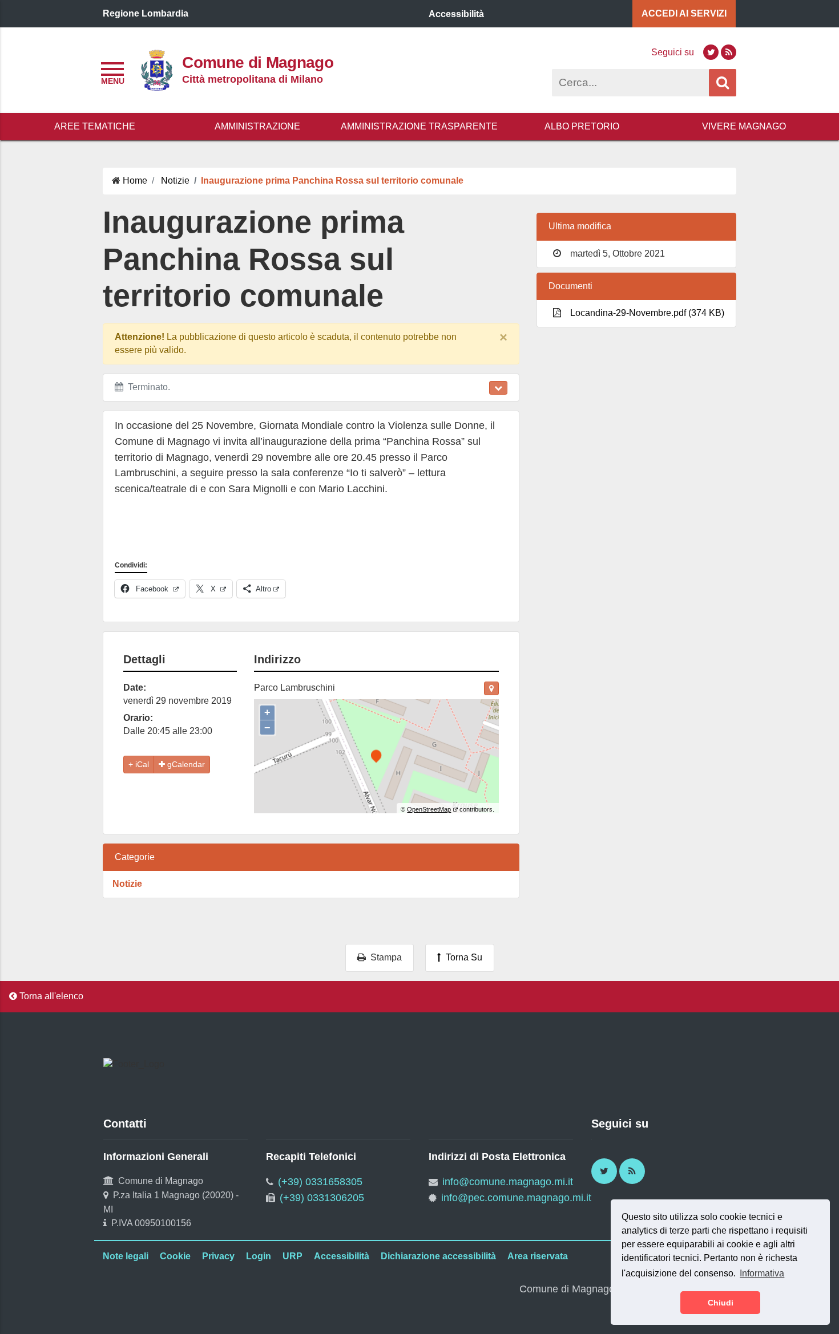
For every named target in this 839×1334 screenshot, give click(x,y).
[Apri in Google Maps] (491, 688)
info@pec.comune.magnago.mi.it (516, 1197)
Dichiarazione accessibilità (438, 1256)
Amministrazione (257, 126)
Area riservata (537, 1256)
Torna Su (461, 957)
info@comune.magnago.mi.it (507, 1181)
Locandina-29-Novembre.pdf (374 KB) (645, 313)
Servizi (684, 13)
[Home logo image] (156, 69)
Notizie (127, 884)
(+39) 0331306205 (322, 1197)
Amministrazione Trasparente (419, 126)
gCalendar (185, 764)
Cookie (175, 1256)
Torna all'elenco (50, 996)
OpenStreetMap (429, 809)
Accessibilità (341, 1256)
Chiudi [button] (720, 1302)
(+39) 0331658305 (320, 1181)
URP (292, 1256)
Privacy (218, 1256)
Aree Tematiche (94, 126)
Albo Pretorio (581, 126)
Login (258, 1256)
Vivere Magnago (744, 126)
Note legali (125, 1256)
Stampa (384, 957)
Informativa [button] (762, 1273)
